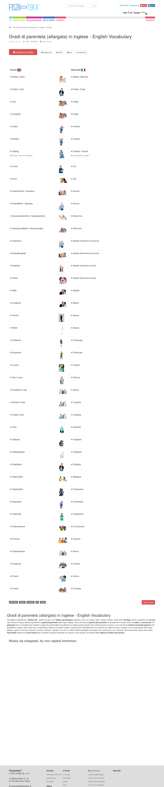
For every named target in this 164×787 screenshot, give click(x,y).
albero (22, 602)
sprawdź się (82, 52)
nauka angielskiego (96, 774)
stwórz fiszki (19, 20)
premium (150, 20)
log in (144, 5)
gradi (43, 602)
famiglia (30, 602)
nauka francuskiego (96, 785)
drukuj (60, 52)
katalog (60, 20)
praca (65, 781)
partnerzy (67, 778)
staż (64, 785)
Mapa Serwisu (94, 770)
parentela (13, 602)
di (37, 602)
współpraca (51, 778)
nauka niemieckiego (96, 778)
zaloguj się (134, 5)
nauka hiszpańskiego (96, 781)
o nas (65, 774)
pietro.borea (47, 41)
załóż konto (124, 5)
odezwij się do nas (54, 774)
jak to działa (49, 20)
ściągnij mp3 (47, 52)
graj (70, 52)
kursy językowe (34, 20)
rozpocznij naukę (24, 52)
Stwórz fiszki (148, 602)
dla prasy (50, 781)
